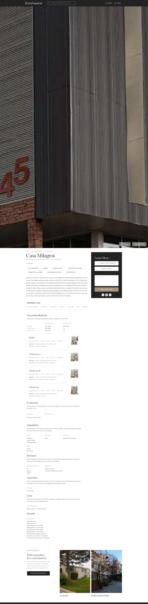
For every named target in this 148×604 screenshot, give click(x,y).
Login (119, 3)
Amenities (53, 306)
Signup (110, 3)
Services (62, 306)
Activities (71, 306)
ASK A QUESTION (106, 289)
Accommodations (32, 306)
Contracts (44, 306)
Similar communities (33, 550)
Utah (27, 251)
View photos (139, 244)
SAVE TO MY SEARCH (108, 263)
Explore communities (38, 573)
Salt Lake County (37, 251)
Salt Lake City (49, 251)
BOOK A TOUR (106, 268)
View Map (124, 244)
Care (78, 306)
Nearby (85, 306)
